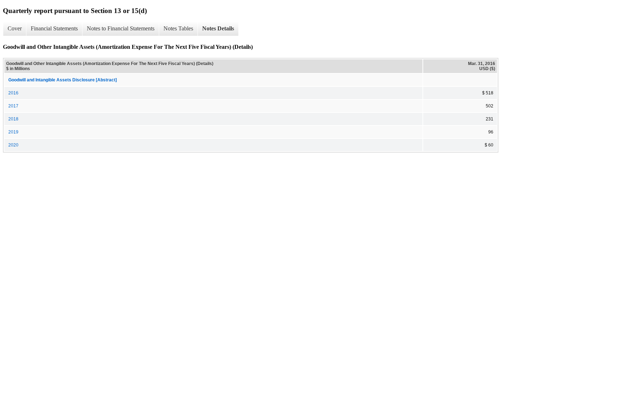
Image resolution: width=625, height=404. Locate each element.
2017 (13, 106)
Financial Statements (54, 28)
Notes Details (218, 28)
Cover (15, 28)
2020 (13, 145)
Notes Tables (178, 28)
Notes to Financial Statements (120, 28)
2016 (13, 93)
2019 (13, 132)
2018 (13, 119)
